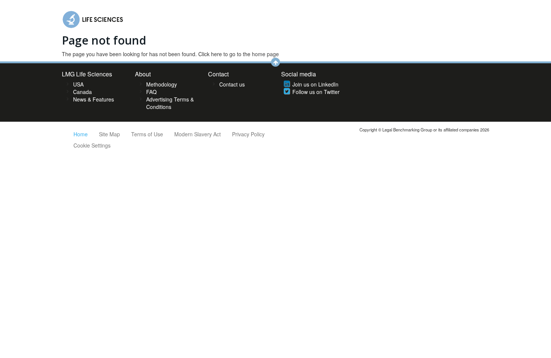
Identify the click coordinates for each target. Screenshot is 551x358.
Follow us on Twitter (316, 91)
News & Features (93, 99)
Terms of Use (147, 134)
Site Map (109, 134)
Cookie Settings (92, 145)
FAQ (151, 91)
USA (78, 84)
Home (80, 134)
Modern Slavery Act (197, 134)
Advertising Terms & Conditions (170, 102)
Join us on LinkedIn (315, 84)
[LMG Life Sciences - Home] (93, 17)
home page (265, 54)
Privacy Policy (248, 134)
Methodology (161, 84)
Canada (82, 91)
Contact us (232, 84)
